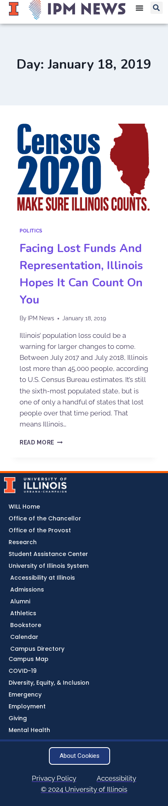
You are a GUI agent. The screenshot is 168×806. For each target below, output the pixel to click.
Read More (41, 442)
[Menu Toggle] (139, 8)
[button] (156, 8)
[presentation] (84, 168)
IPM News (41, 318)
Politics (31, 231)
